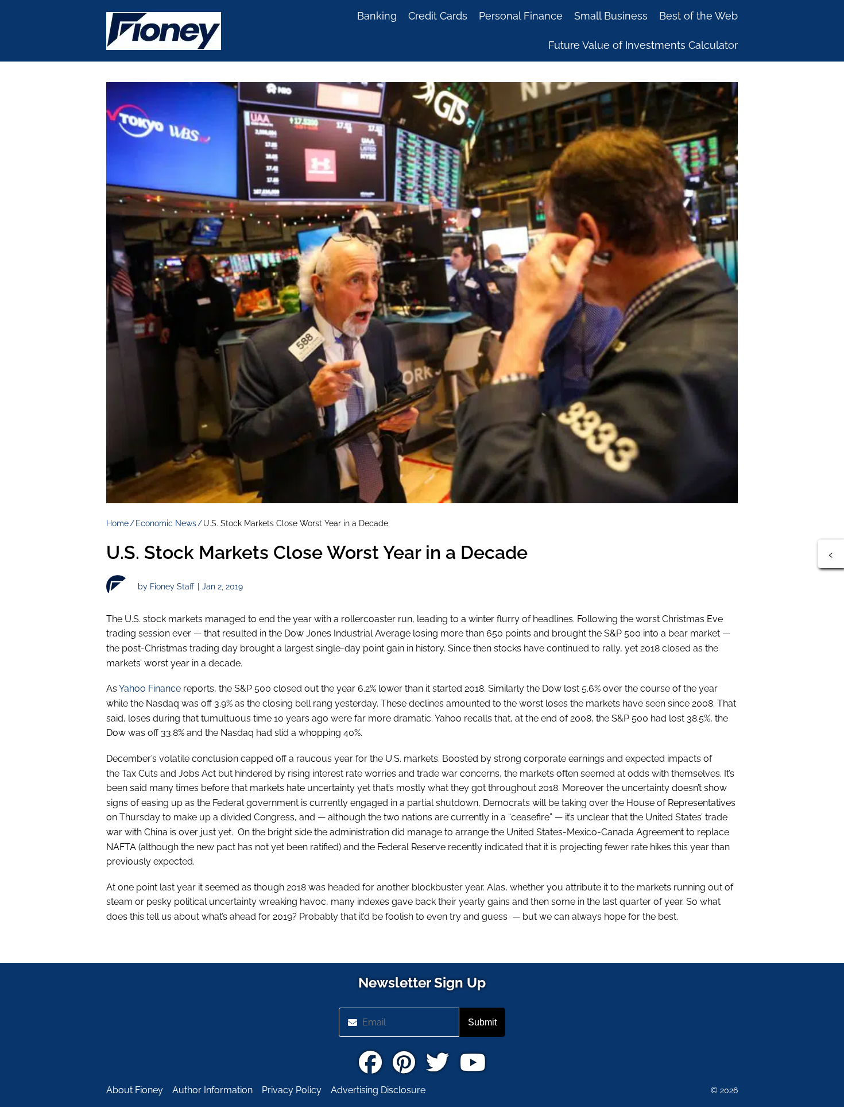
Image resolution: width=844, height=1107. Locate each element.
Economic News (165, 523)
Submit (482, 1022)
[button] (831, 553)
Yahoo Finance (149, 688)
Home (117, 523)
